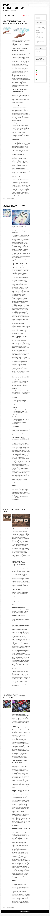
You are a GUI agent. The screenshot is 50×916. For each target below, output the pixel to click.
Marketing (38, 51)
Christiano (24, 15)
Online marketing (10, 198)
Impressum (28, 911)
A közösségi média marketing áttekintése (14, 696)
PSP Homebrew (13, 6)
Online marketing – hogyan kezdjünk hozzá (14, 206)
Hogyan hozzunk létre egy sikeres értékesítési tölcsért (15, 22)
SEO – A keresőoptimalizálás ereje (14, 510)
